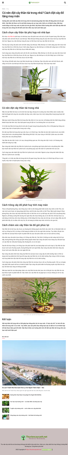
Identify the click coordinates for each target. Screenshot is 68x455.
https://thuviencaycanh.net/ (34, 449)
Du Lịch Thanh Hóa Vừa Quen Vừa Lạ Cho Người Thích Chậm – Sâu (23, 387)
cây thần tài (11, 36)
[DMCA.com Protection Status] (47, 449)
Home (3, 9)
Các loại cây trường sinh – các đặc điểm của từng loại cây (26, 401)
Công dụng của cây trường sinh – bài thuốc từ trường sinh (26, 415)
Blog (7, 9)
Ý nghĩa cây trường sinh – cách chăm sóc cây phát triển (25, 408)
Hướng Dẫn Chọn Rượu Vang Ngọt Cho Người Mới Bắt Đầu (25, 395)
